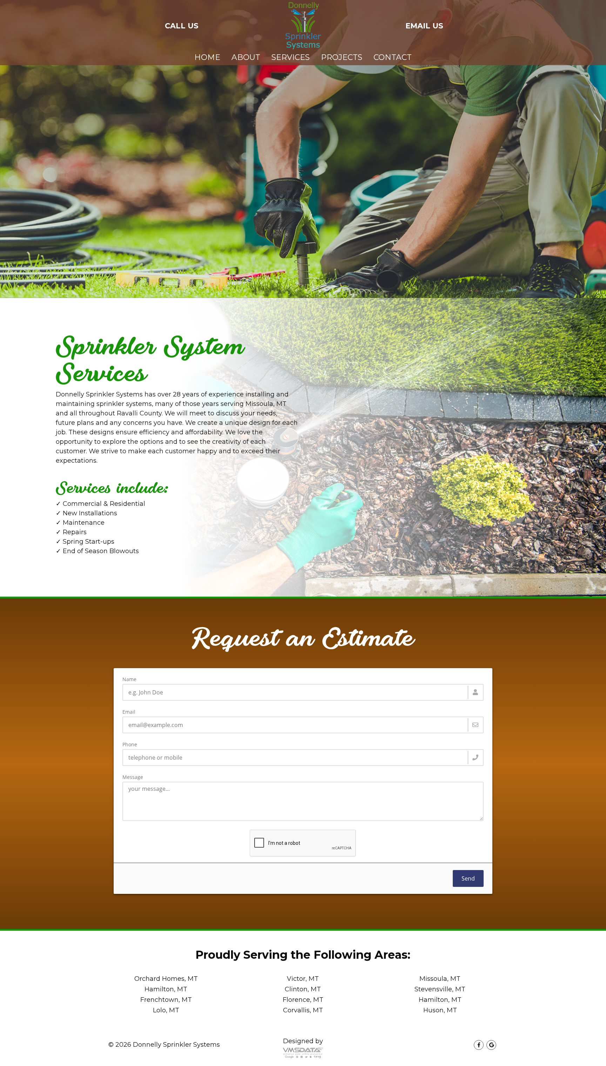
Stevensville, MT (440, 989)
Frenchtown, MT (166, 1000)
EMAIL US (424, 25)
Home (207, 57)
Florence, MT (303, 1000)
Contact (392, 57)
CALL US (181, 25)
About (245, 57)
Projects (341, 57)
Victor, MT (303, 979)
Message (132, 777)
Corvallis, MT (303, 1010)
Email (128, 711)
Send (468, 878)
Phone (129, 744)
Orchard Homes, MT (166, 979)
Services (290, 57)
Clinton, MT (303, 989)
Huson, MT (440, 1010)
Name (129, 679)
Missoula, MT (439, 979)
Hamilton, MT (165, 989)
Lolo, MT (166, 1010)
